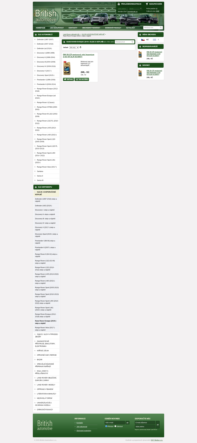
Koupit (77, 79)
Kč (157, 11)
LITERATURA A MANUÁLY (46, 394)
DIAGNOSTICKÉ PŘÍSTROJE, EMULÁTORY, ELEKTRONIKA (45, 343)
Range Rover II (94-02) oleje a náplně (46, 255)
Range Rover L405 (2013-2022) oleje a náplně (47, 275)
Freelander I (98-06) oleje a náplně (45, 242)
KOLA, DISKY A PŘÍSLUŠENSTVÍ (41, 372)
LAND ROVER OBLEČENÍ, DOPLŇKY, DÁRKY (46, 379)
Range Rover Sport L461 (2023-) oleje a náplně (44, 309)
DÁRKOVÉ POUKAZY (113, 28)
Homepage (40, 28)
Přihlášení (126, 4)
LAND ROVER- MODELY (46, 385)
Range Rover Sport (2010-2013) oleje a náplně (47, 295)
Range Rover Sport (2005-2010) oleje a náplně (47, 289)
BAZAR (39, 360)
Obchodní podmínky (91, 28)
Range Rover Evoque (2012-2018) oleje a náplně (45, 315)
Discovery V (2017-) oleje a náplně (45, 228)
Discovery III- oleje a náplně (45, 218)
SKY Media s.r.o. (157, 440)
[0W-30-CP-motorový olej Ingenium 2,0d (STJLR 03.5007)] (67, 74)
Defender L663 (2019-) (43, 205)
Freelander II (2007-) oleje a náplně (45, 249)
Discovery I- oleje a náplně (45, 210)
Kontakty (73, 28)
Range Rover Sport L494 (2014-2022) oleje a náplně (47, 302)
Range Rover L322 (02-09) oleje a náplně (45, 262)
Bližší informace (66, 79)
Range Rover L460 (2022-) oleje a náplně (45, 282)
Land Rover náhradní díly (71, 34)
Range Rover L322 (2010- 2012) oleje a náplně (44, 269)
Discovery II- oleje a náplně (45, 214)
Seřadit (65, 47)
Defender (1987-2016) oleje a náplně (46, 200)
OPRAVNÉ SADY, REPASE (47, 355)
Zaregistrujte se (132, 11)
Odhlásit (120, 426)
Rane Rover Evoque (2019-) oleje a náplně (45, 322)
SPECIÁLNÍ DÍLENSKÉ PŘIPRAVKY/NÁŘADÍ (44, 365)
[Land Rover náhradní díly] (46, 16)
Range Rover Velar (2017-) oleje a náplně (45, 329)
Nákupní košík (155, 4)
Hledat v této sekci (107, 42)
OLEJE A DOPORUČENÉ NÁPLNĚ (93, 34)
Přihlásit (110, 426)
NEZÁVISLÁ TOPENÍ (44, 398)
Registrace (136, 4)
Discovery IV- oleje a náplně (45, 223)
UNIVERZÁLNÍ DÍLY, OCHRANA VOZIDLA (43, 404)
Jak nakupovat (57, 28)
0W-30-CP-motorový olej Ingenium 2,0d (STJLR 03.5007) (78, 55)
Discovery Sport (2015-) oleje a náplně (46, 235)
